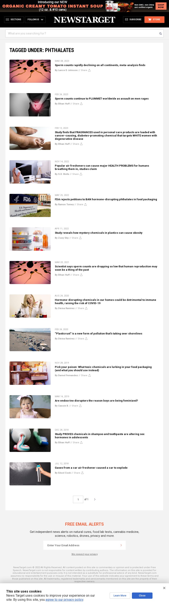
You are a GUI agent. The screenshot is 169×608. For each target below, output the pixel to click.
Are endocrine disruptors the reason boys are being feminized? (96, 400)
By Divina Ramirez (65, 308)
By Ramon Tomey (64, 204)
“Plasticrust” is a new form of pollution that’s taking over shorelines (98, 333)
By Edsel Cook (63, 473)
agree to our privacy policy (64, 600)
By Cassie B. (62, 405)
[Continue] (121, 545)
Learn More (120, 595)
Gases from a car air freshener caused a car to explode (91, 467)
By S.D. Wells (62, 174)
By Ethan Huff (62, 103)
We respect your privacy (85, 554)
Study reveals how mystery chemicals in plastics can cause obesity (98, 232)
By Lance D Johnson (66, 70)
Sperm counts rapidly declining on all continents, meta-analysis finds (100, 65)
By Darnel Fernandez (66, 375)
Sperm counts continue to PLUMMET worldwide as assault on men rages (102, 98)
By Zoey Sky (62, 238)
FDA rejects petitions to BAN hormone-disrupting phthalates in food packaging (106, 199)
